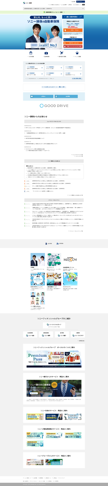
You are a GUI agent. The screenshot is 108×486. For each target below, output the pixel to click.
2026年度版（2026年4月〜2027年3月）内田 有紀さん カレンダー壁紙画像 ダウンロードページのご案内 (55, 223)
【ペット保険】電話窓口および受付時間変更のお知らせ (44, 186)
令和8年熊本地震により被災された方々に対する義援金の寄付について (41, 143)
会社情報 (50, 243)
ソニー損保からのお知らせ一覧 (76, 195)
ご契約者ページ (48, 477)
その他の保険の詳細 (76, 78)
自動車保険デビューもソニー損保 (54, 12)
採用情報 (61, 243)
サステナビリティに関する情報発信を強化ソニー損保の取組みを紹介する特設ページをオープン (38, 150)
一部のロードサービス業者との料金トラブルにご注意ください (42, 177)
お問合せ (55, 477)
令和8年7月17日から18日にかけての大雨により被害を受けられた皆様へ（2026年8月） (51, 183)
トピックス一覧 (79, 156)
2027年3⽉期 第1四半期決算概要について (35, 138)
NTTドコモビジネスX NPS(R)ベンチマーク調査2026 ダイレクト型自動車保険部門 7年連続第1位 (48, 127)
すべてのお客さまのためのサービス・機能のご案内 (53, 86)
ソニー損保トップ (27, 477)
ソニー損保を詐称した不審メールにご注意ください (39, 173)
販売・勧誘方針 (25, 481)
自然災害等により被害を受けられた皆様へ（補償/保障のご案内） (42, 167)
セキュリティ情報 (42, 481)
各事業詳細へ (82, 340)
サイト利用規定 (49, 481)
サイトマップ (61, 477)
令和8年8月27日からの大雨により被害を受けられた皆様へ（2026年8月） (48, 180)
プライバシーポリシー (33, 481)
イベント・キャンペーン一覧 (76, 230)
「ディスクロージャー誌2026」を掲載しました (42, 191)
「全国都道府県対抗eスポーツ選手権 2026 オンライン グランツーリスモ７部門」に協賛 (45, 133)
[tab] (31, 54)
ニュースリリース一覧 (78, 154)
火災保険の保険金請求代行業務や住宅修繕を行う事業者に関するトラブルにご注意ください (48, 175)
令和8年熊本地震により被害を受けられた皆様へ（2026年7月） (38, 8)
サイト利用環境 (55, 481)
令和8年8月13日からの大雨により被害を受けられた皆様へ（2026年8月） (48, 188)
